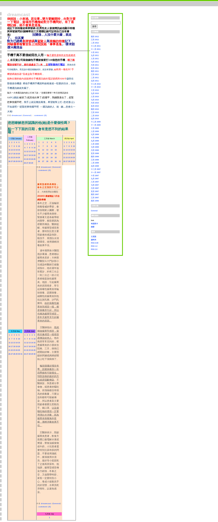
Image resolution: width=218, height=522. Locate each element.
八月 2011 (95, 59)
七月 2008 (95, 147)
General (27, 115)
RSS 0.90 (94, 243)
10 (19, 146)
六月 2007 (95, 188)
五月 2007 (95, 191)
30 (19, 161)
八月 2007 (95, 182)
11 (9, 150)
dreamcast (17, 115)
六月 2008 (95, 150)
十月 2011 (95, 52)
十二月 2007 (96, 169)
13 (14, 150)
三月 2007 (95, 198)
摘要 (92, 227)
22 (12, 157)
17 (12, 154)
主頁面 (93, 236)
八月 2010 (95, 97)
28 (14, 161)
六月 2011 (95, 65)
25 (19, 157)
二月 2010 (95, 115)
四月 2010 (95, 109)
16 (9, 154)
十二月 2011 (96, 46)
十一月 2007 (96, 172)
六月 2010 (95, 103)
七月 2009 (95, 134)
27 (12, 161)
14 (17, 150)
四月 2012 (95, 37)
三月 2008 (95, 160)
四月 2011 (95, 71)
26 (9, 161)
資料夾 (93, 240)
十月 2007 (95, 176)
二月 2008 (95, 163)
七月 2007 (95, 185)
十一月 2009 (96, 125)
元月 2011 (95, 81)
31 (21, 161)
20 (19, 154)
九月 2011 (95, 55)
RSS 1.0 (94, 246)
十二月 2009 (96, 122)
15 (19, 150)
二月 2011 (95, 78)
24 (17, 157)
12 (12, 150)
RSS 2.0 (94, 249)
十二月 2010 (96, 84)
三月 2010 (95, 112)
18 (14, 154)
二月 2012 (95, 43)
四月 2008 (95, 157)
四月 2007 (95, 194)
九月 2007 (95, 179)
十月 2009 (95, 128)
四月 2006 (95, 201)
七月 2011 (95, 62)
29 (17, 161)
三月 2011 (95, 74)
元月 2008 (95, 166)
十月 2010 (95, 90)
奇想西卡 (94, 224)
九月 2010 (95, 93)
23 (14, 157)
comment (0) (40, 115)
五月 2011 (95, 68)
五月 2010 (95, 106)
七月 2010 (95, 100)
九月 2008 (95, 141)
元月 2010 (95, 119)
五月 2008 (95, 153)
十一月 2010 (96, 87)
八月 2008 (95, 144)
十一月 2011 (96, 49)
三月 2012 (95, 40)
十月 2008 (95, 138)
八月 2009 (95, 131)
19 (17, 154)
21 (9, 157)
